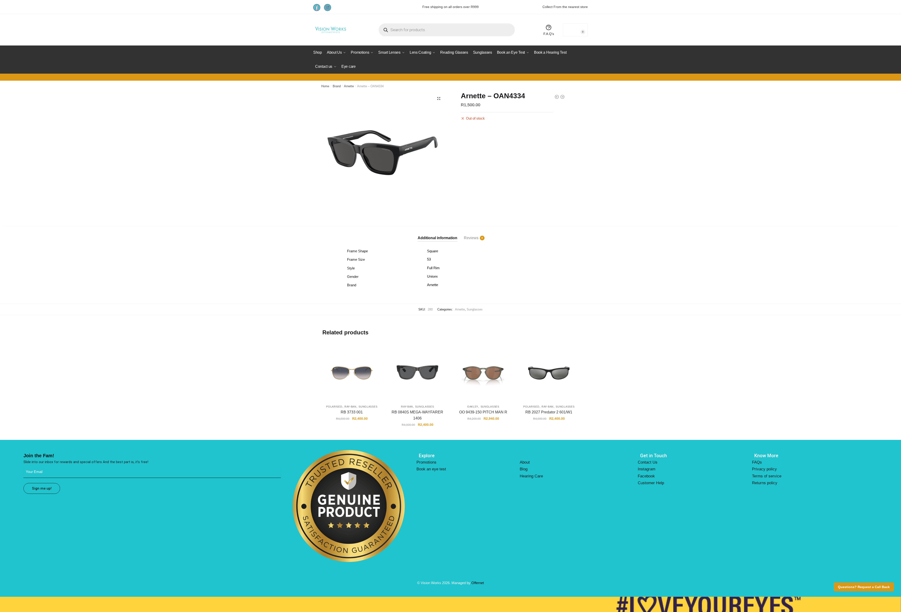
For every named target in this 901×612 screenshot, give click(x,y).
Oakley (472, 406)
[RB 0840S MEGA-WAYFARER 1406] (417, 371)
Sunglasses (475, 309)
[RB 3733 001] (351, 371)
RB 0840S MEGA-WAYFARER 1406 (417, 415)
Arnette (349, 86)
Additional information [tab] (437, 238)
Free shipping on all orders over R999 (450, 7)
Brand (337, 86)
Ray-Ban (350, 406)
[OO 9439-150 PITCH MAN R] (483, 371)
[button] (438, 98)
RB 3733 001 (352, 412)
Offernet (477, 583)
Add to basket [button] (351, 435)
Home (325, 86)
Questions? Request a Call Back (864, 587)
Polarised (334, 406)
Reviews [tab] (471, 238)
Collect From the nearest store (565, 7)
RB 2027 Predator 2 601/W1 (548, 412)
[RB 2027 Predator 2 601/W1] (548, 371)
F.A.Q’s (548, 34)
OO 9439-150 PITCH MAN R (483, 412)
